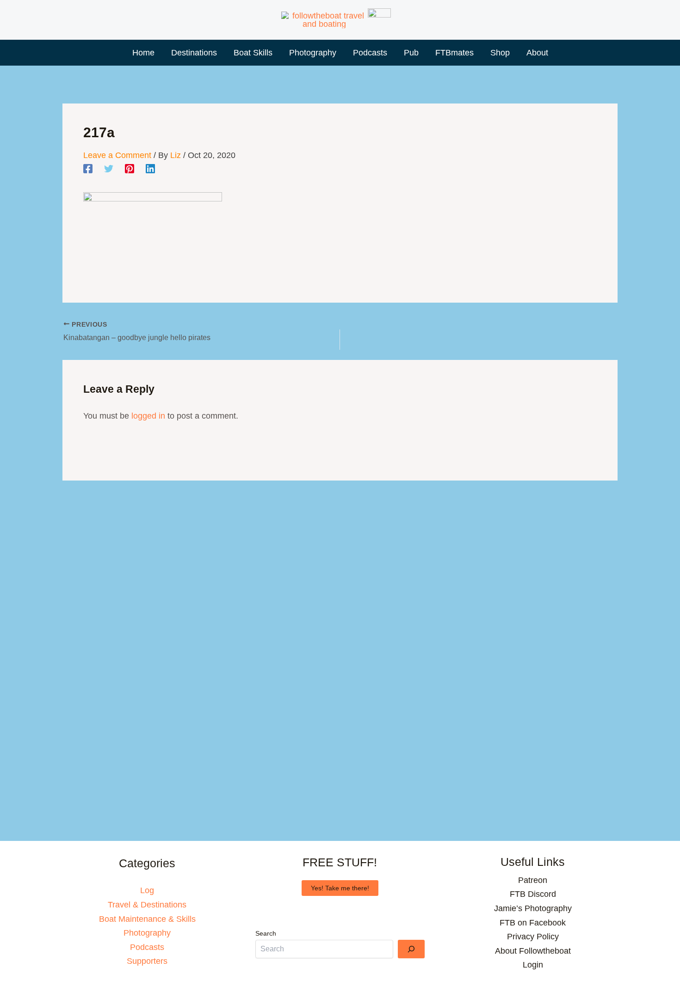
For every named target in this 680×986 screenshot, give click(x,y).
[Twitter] (108, 168)
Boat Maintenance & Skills (147, 919)
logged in (148, 415)
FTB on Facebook (533, 922)
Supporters (147, 961)
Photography (147, 932)
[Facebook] (88, 168)
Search (265, 933)
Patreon (532, 880)
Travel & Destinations (147, 904)
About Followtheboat (533, 951)
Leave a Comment (117, 155)
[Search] (411, 949)
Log (147, 890)
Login (533, 964)
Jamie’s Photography (533, 908)
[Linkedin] (150, 168)
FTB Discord (533, 894)
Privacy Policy (533, 936)
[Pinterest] (129, 168)
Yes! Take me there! (340, 888)
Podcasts (147, 947)
